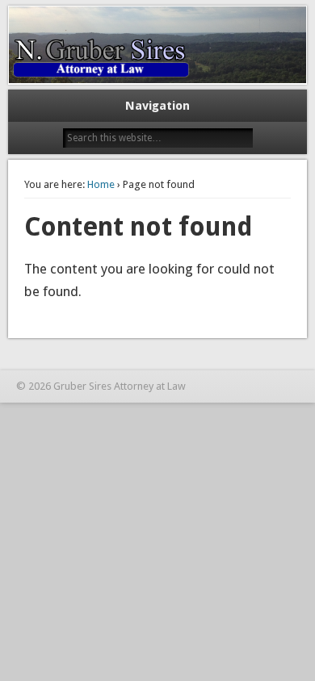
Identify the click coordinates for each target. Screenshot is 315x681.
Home (101, 184)
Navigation (157, 105)
